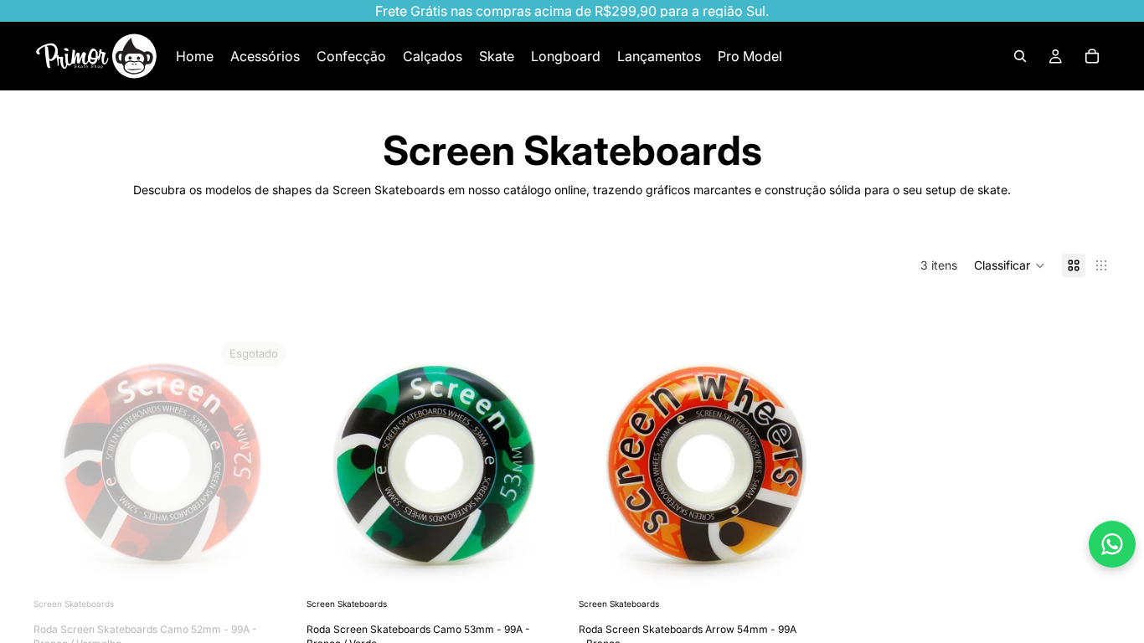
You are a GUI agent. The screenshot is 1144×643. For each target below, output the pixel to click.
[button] (1009, 265)
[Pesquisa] (1020, 56)
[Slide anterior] (58, 464)
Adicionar (553, 568)
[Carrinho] (1092, 56)
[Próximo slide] (268, 464)
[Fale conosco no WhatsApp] (1112, 544)
